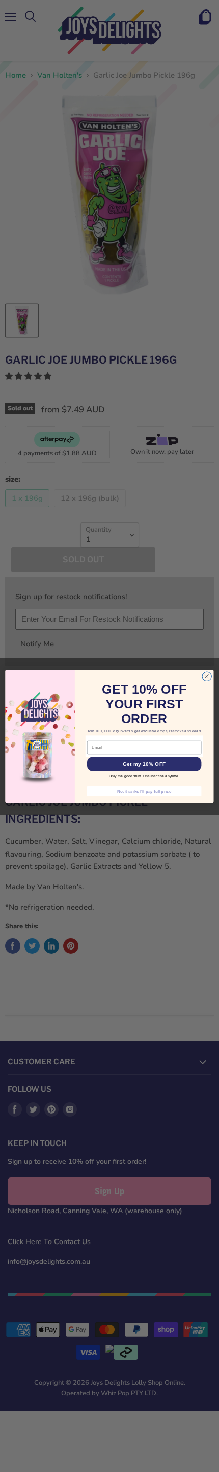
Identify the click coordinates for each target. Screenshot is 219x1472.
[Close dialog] (206, 676)
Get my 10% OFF (144, 764)
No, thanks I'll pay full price (144, 791)
